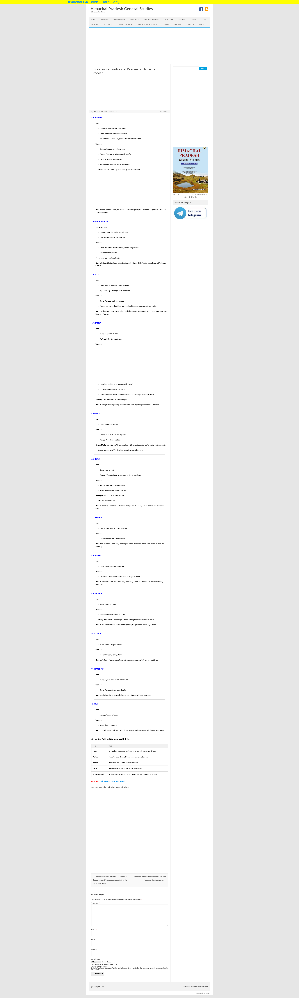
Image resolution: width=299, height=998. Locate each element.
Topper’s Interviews (125, 24)
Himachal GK (134, 19)
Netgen (207, 993)
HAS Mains (94, 24)
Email (93, 939)
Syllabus (166, 24)
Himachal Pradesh (114, 787)
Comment (95, 903)
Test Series (104, 19)
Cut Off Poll (182, 19)
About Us (190, 24)
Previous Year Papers (152, 19)
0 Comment (164, 111)
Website (94, 949)
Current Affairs (119, 19)
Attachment (95, 959)
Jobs (204, 19)
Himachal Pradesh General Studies (122, 8)
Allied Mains (108, 24)
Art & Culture (103, 787)
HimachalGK (125, 787)
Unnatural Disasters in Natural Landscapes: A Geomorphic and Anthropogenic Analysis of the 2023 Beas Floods (110, 880)
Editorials (178, 24)
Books (194, 19)
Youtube (202, 24)
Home (93, 19)
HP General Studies (101, 111)
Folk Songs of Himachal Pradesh (112, 781)
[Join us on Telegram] (190, 213)
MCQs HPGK (169, 19)
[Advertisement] (149, 44)
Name (94, 930)
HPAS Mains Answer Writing (148, 24)
